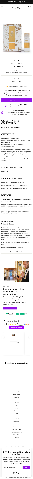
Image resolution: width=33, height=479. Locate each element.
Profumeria (16, 392)
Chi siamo (16, 418)
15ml (19, 81)
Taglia (16, 78)
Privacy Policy (16, 435)
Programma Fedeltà (16, 424)
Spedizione (15, 72)
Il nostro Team (16, 421)
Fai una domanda (16, 252)
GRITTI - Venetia (16, 63)
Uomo (16, 405)
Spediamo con (16, 442)
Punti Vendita (16, 427)
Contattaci (16, 437)
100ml (13, 81)
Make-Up (16, 397)
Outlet (16, 413)
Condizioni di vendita (16, 432)
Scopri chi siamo (9, 308)
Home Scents (16, 394)
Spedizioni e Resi (16, 429)
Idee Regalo (16, 408)
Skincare (16, 402)
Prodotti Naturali (16, 400)
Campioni (16, 411)
